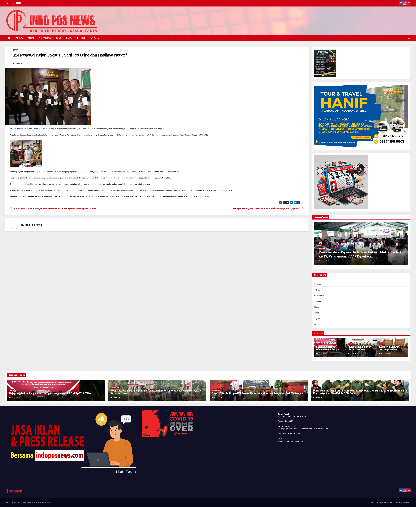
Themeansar (47, 502)
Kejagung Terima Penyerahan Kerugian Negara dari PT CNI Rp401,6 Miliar (50, 393)
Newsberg (37, 502)
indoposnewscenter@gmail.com (291, 441)
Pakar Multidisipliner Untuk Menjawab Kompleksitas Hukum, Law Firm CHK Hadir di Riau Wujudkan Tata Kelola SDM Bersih (360, 392)
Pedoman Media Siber (403, 502)
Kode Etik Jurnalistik (387, 502)
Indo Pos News (33, 224)
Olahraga (94, 38)
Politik (31, 38)
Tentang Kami (373, 502)
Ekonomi (81, 38)
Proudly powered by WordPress (16, 502)
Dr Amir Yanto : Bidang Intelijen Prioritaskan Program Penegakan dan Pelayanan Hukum (55, 208)
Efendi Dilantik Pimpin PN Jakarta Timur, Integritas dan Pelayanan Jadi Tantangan (257, 393)
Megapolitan (45, 38)
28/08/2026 (354, 353)
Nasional (19, 38)
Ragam (69, 38)
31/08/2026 (15, 397)
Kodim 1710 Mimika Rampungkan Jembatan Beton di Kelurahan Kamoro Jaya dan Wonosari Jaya (156, 392)
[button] (409, 38)
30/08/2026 (322, 353)
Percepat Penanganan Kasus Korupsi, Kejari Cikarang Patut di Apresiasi (267, 208)
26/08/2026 (325, 260)
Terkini (317, 324)
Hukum (59, 38)
